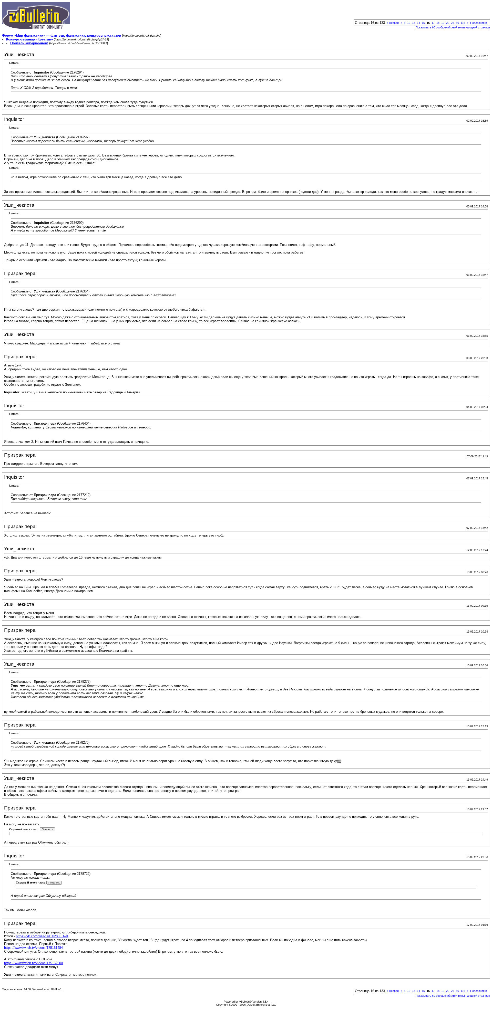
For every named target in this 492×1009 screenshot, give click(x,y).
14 (418, 22)
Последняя (478, 22)
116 (463, 22)
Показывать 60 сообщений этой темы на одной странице (453, 27)
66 (457, 22)
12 (408, 22)
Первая (393, 22)
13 (413, 22)
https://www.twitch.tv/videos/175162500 (33, 963)
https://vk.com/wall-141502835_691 (42, 936)
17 (433, 22)
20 (447, 22)
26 (452, 22)
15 (423, 22)
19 (442, 22)
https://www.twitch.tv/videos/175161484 (33, 948)
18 (437, 22)
